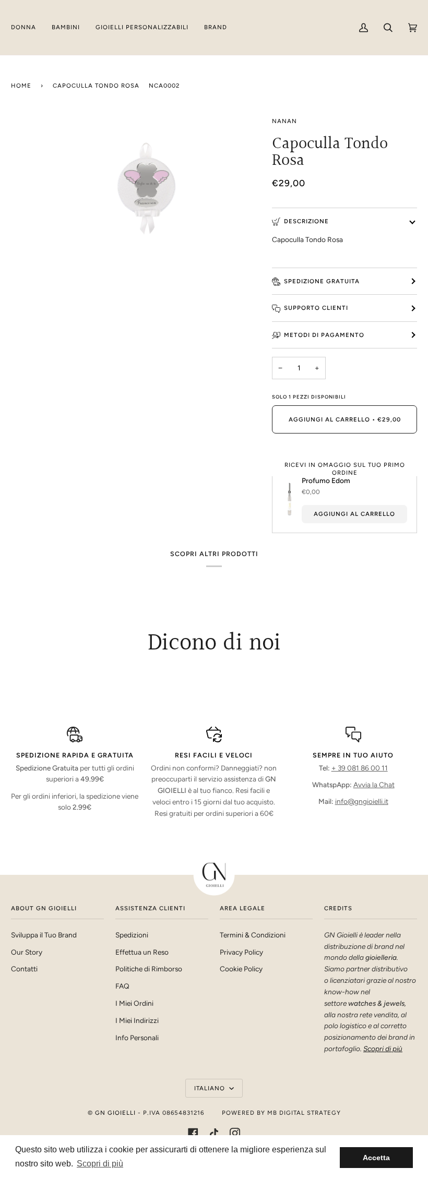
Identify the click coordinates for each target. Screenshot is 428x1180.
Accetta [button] (376, 1157)
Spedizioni (131, 935)
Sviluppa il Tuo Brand (44, 935)
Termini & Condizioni (253, 935)
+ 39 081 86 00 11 (359, 768)
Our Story (26, 952)
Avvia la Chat (374, 784)
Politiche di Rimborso (148, 969)
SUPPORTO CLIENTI (316, 307)
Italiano (210, 1088)
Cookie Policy (241, 969)
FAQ (122, 986)
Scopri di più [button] (100, 1163)
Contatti (24, 969)
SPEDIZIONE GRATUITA (322, 281)
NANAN (284, 121)
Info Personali (137, 1037)
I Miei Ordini (134, 1003)
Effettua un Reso (142, 952)
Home (21, 85)
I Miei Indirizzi (137, 1020)
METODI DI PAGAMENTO (324, 335)
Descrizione (306, 221)
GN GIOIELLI (115, 1112)
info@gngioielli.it (361, 801)
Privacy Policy (241, 952)
